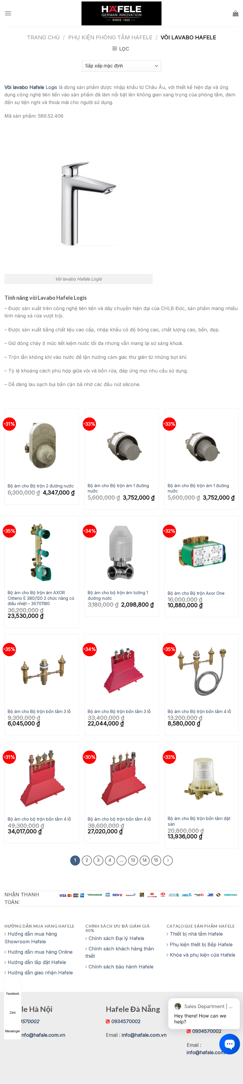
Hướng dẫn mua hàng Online (40, 952)
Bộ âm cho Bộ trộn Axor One (196, 593)
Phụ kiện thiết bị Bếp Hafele (201, 944)
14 (145, 860)
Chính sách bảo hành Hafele (121, 967)
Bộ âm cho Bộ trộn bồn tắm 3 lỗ (39, 711)
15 (156, 860)
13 (133, 860)
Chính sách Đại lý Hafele (116, 938)
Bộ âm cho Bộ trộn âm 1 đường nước (118, 488)
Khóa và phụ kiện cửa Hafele (202, 955)
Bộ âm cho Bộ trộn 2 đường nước (41, 485)
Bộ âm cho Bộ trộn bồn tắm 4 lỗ (199, 711)
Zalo (12, 1012)
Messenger (12, 1031)
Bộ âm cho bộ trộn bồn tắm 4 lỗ (39, 818)
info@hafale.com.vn (42, 1035)
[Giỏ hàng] (236, 13)
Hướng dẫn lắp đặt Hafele (37, 962)
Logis (30, 87)
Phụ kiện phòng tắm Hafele (110, 37)
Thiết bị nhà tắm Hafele (196, 934)
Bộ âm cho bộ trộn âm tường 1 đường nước (118, 595)
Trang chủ (43, 37)
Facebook (12, 993)
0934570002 (125, 1021)
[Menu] (8, 13)
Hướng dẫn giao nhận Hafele (40, 973)
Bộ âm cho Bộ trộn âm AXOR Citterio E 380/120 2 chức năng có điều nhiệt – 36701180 (41, 598)
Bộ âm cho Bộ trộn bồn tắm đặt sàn (199, 821)
